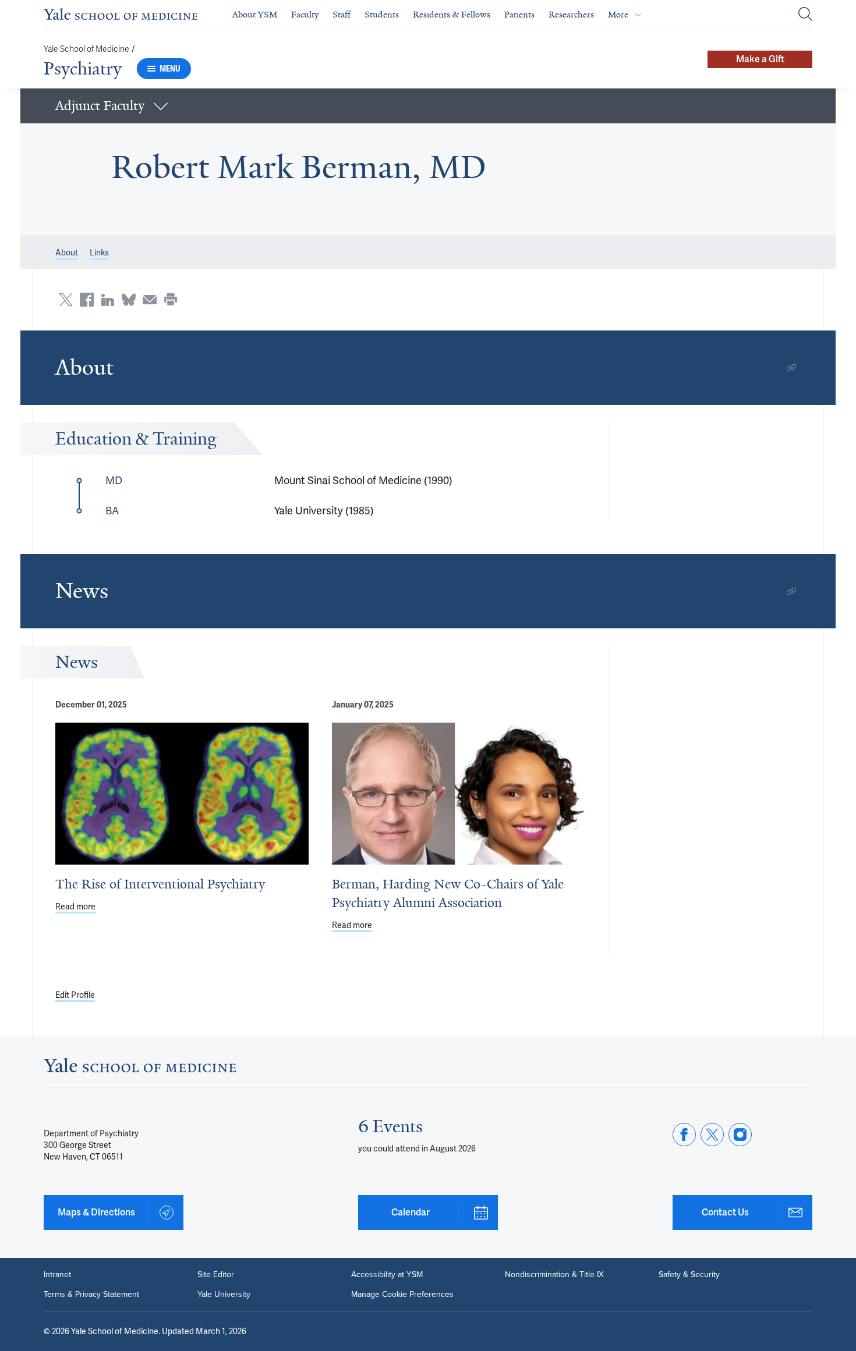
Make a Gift (760, 59)
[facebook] (684, 1134)
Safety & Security (689, 1275)
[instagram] (740, 1134)
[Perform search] (805, 15)
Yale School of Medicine (86, 49)
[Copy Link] (791, 367)
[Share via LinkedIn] (108, 300)
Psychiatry (83, 68)
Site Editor (215, 1275)
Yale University (223, 1294)
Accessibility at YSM (387, 1275)
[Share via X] (66, 300)
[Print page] (171, 300)
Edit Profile (75, 995)
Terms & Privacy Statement (91, 1294)
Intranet (57, 1275)
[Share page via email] (150, 300)
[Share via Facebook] (87, 300)
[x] (712, 1134)
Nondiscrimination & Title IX (554, 1275)
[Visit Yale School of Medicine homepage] (140, 1068)
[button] (428, 105)
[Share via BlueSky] (129, 300)
